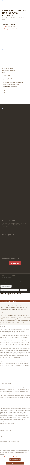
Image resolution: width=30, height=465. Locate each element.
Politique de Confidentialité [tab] (6, 448)
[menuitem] (6, 277)
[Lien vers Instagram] (27, 275)
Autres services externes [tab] (6, 406)
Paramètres (23, 290)
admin (3, 19)
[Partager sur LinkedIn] (4, 92)
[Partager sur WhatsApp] (4, 90)
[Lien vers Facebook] (20, 275)
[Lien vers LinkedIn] (22, 275)
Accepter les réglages (6, 286)
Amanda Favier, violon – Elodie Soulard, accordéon (12, 456)
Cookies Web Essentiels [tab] (6, 326)
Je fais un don (15, 263)
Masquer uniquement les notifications (9, 290)
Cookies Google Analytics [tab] (6, 383)
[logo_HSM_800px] (12, 3)
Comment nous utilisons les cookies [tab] (8, 301)
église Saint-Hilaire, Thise (18, 17)
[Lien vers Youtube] (25, 275)
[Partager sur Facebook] (4, 88)
